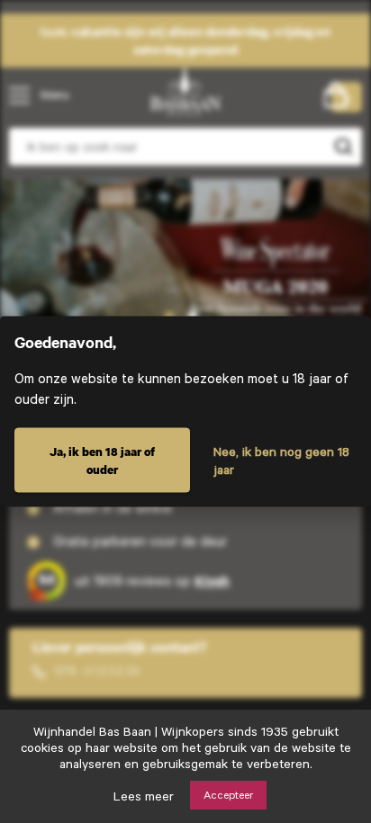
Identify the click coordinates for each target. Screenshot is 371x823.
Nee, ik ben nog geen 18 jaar (281, 460)
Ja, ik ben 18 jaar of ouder (102, 460)
